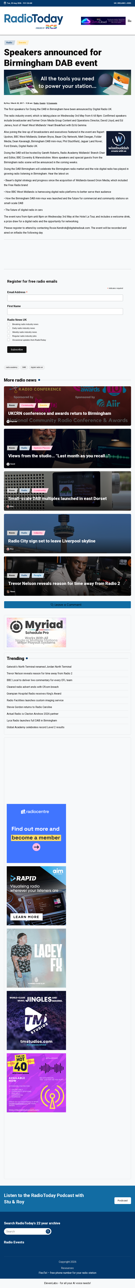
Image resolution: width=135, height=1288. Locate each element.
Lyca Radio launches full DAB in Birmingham (32, 720)
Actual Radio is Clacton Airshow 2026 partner (32, 713)
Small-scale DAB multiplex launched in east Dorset (57, 498)
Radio (9, 43)
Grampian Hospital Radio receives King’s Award (34, 693)
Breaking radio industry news (25, 324)
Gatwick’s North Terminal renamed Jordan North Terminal (39, 666)
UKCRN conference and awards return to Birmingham (59, 413)
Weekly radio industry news (24, 332)
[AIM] (36, 895)
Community (27, 405)
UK (115, 3)
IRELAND (121, 3)
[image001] (36, 1082)
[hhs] (36, 958)
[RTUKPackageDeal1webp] (67, 82)
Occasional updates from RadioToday (29, 340)
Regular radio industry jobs (24, 336)
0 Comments (52, 103)
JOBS (128, 3)
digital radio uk (37, 367)
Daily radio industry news (23, 328)
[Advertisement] (67, 256)
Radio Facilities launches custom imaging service (35, 700)
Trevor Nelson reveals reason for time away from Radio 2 (64, 583)
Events (22, 43)
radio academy (11, 367)
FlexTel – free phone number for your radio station (67, 1272)
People (37, 575)
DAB (24, 367)
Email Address (17, 292)
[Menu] (129, 21)
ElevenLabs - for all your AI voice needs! (67, 1283)
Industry (38, 533)
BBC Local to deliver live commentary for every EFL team (39, 680)
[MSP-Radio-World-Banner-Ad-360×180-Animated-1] (36, 632)
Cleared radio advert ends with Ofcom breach (33, 686)
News (12, 405)
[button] (48, 1231)
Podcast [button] (123, 1200)
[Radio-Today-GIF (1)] (36, 833)
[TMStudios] (36, 1020)
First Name (14, 306)
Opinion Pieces (42, 448)
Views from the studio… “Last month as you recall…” (59, 455)
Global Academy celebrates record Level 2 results (35, 727)
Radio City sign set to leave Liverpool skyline (51, 541)
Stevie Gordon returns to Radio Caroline (29, 707)
